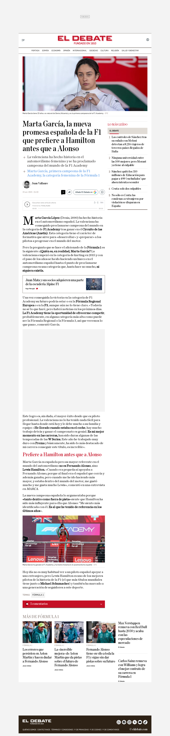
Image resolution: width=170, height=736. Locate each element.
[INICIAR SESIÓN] (147, 40)
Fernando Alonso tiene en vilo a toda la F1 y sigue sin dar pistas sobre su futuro (100, 655)
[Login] (147, 40)
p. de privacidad (81, 730)
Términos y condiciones (62, 730)
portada (35, 50)
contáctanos (43, 730)
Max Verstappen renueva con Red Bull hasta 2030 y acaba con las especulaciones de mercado (132, 633)
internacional (80, 50)
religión (115, 50)
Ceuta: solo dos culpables (126, 188)
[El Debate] (85, 38)
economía (56, 50)
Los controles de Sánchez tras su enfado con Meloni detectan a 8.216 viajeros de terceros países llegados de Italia (129, 144)
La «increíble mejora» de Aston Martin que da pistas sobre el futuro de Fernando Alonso (68, 657)
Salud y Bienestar (130, 50)
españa (45, 50)
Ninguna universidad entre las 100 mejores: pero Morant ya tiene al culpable (129, 161)
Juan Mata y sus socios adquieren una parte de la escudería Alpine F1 (55, 282)
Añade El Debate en (84, 192)
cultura (105, 50)
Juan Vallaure (40, 183)
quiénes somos (29, 730)
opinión (66, 50)
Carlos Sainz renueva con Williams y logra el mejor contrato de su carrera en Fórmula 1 (132, 668)
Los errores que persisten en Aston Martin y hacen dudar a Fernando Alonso (37, 655)
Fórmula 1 (38, 595)
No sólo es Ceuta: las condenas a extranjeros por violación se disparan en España (127, 201)
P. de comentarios (111, 730)
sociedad (93, 50)
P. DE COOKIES (95, 730)
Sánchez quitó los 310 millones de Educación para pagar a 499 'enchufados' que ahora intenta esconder (129, 177)
